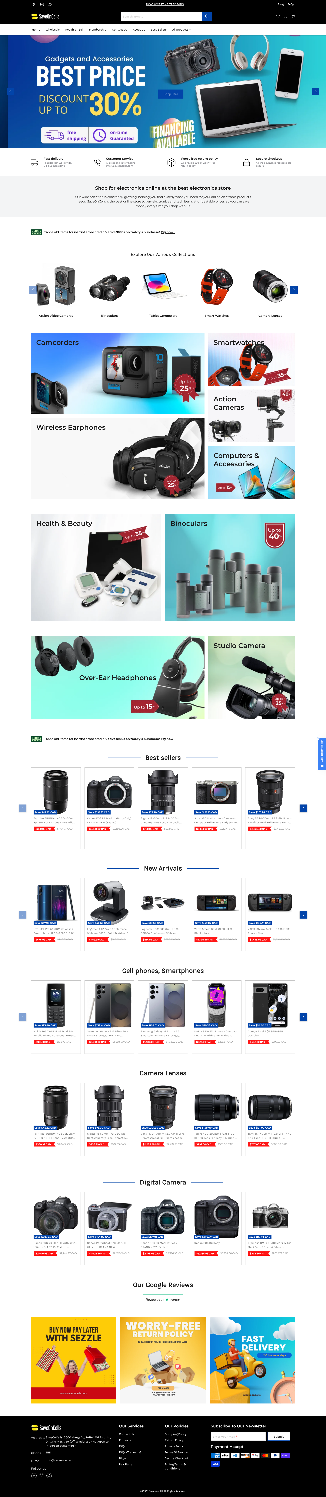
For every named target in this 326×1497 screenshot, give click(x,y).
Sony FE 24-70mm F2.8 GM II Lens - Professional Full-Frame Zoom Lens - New (270, 821)
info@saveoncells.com (119, 165)
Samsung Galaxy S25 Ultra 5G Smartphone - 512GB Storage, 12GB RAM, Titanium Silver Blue (161, 1034)
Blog (281, 4)
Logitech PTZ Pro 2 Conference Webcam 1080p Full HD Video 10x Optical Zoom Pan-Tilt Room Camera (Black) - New (108, 931)
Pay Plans (125, 1464)
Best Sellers (159, 29)
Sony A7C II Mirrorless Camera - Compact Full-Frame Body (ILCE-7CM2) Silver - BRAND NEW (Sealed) (215, 821)
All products (180, 29)
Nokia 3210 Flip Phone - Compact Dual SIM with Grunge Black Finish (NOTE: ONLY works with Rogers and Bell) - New (216, 1034)
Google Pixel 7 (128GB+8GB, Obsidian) (266, 1033)
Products (125, 1440)
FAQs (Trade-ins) (130, 1452)
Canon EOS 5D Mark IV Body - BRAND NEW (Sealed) (160, 1245)
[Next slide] (315, 91)
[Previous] (22, 808)
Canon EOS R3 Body (207, 1243)
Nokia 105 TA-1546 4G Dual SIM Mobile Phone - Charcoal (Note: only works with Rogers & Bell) (54, 1034)
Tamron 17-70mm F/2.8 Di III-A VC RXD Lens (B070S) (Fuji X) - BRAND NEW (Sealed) (269, 1136)
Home (36, 29)
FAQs (291, 4)
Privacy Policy (174, 1446)
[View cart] (293, 16)
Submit (279, 1436)
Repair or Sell (74, 29)
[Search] (207, 16)
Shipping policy (175, 1434)
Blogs (123, 1458)
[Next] (303, 808)
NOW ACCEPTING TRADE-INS (165, 4)
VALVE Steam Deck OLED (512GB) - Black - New (270, 931)
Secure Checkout (176, 1458)
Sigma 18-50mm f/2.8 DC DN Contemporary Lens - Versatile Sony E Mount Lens (160, 821)
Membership (97, 29)
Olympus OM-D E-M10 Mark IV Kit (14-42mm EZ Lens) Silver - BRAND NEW (269, 1245)
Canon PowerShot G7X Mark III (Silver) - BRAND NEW (107, 1245)
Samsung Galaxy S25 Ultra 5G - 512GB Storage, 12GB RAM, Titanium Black (107, 1034)
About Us (139, 29)
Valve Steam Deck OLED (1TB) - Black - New (214, 931)
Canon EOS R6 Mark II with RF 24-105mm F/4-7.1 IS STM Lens (56, 1245)
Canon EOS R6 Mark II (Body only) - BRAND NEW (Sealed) (109, 820)
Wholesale (53, 29)
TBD (48, 1452)
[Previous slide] (10, 91)
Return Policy (174, 1440)
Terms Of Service (176, 1452)
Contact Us (119, 29)
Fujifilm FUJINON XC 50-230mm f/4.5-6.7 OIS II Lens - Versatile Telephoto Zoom (54, 821)
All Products (293, 94)
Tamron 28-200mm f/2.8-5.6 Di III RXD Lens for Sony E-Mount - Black (215, 1136)
